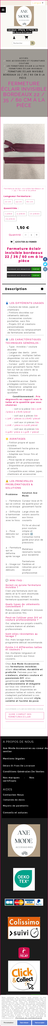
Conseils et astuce (15, 812)
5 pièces (21, 214)
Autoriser (36, 269)
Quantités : (11, 208)
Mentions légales (14, 758)
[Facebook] (45, 259)
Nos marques (11, 777)
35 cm (19, 202)
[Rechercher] (32, 43)
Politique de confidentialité (28, 1018)
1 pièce (8, 214)
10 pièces (35, 214)
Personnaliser (9, 1023)
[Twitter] (45, 264)
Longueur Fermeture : (18, 196)
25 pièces (10, 219)
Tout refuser (24, 1023)
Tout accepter (39, 1023)
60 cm (30, 202)
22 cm (8, 202)
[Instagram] (45, 269)
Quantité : (16, 234)
